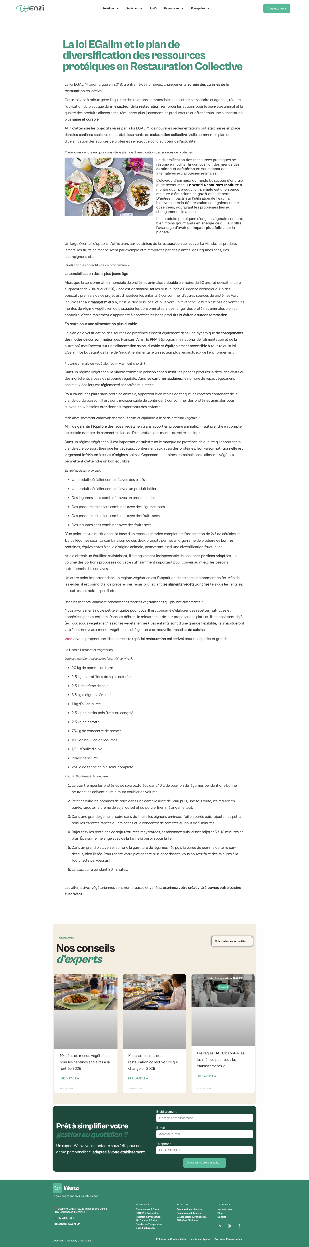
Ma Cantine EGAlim (147, 1220)
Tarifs (153, 8)
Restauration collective (189, 1209)
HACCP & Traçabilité (147, 1213)
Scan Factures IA (145, 1228)
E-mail (160, 1128)
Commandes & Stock (147, 1209)
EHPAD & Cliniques (187, 1220)
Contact (221, 1217)
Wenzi (70, 639)
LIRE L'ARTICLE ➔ (69, 1078)
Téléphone (163, 1144)
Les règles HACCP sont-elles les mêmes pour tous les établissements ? (220, 1059)
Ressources (171, 8)
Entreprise (198, 8)
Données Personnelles (228, 1239)
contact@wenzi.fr (69, 1223)
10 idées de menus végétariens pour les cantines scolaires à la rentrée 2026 (85, 1062)
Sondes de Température (149, 1224)
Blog (220, 1213)
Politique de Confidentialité (170, 1239)
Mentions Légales (200, 1239)
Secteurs (132, 8)
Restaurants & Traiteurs (189, 1213)
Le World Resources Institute (213, 185)
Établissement (166, 1111)
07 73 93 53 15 (66, 1217)
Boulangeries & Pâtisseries (192, 1217)
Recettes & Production (148, 1217)
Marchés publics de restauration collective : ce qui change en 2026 (153, 1062)
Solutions (108, 8)
